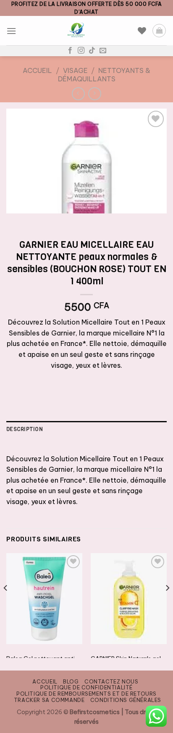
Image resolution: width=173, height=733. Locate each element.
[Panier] (159, 30)
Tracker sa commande (49, 700)
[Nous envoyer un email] (103, 51)
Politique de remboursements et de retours (86, 694)
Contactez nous (111, 681)
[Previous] (6, 604)
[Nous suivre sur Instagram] (81, 51)
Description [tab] (24, 429)
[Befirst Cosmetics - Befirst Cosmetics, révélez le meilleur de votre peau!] (77, 30)
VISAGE (75, 70)
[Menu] (11, 31)
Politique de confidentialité (86, 687)
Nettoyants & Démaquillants (104, 74)
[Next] (167, 604)
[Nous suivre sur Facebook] (70, 51)
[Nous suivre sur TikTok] (92, 51)
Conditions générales (125, 700)
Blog (71, 681)
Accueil (37, 70)
